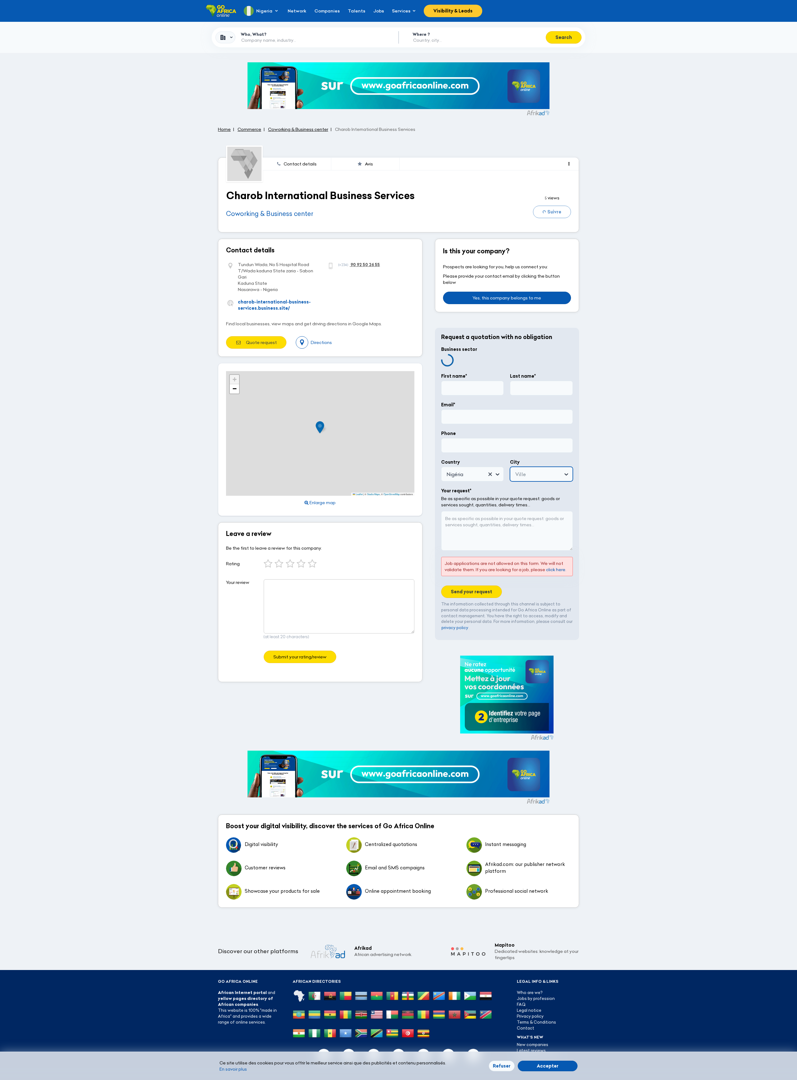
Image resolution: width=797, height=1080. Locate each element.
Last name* (523, 376)
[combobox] (225, 37)
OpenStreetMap (392, 494)
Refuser (502, 1066)
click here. (556, 569)
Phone (448, 433)
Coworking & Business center (269, 213)
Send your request (471, 592)
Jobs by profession (536, 998)
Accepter (548, 1066)
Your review (237, 582)
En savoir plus (233, 1069)
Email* (448, 405)
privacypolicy (454, 627)
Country (450, 462)
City (515, 462)
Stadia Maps (373, 494)
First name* (454, 376)
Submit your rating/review (300, 657)
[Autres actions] (569, 164)
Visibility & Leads (453, 11)
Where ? (421, 34)
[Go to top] (601, 1045)
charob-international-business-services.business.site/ (274, 305)
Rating (233, 563)
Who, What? (253, 34)
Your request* (456, 491)
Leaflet (359, 494)
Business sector (459, 349)
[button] (322, 427)
